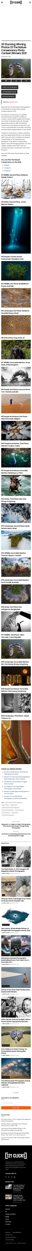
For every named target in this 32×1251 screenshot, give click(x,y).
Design (7, 1216)
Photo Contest (19, 810)
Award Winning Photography (13, 802)
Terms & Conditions (10, 1237)
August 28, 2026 (15, 873)
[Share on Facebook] (6, 81)
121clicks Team (14, 102)
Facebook (7, 168)
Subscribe (16, 1108)
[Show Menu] (2, 2)
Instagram (7, 171)
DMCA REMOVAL (17, 1232)
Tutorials (7, 1224)
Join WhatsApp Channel (9, 92)
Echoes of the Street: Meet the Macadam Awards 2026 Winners (15, 991)
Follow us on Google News (9, 87)
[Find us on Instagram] (11, 1177)
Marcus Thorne (5, 873)
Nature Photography (8, 810)
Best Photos (5, 805)
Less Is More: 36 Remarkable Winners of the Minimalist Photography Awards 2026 (15, 929)
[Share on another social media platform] (26, 81)
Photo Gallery (6, 812)
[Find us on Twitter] (8, 1177)
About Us (7, 1232)
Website (6, 165)
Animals (5, 1015)
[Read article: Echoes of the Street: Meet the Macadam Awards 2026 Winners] (16, 977)
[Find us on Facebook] (5, 1177)
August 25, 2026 (15, 964)
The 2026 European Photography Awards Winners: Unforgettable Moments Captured (15, 1083)
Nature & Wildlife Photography (10, 807)
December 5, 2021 (6, 56)
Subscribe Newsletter (8, 96)
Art (3, 895)
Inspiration (14, 805)
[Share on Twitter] (16, 81)
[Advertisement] (16, 22)
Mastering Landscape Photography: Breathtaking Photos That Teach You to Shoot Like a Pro (15, 960)
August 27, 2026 (14, 903)
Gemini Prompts (9, 1240)
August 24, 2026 (15, 1055)
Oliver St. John (5, 903)
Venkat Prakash (6, 964)
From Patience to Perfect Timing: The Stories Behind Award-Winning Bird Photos (14, 1051)
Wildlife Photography (8, 815)
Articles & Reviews (10, 1214)
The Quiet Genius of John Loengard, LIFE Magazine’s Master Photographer (15, 870)
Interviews (8, 1221)
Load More (16, 1092)
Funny (7, 1219)
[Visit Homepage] (16, 2)
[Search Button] (30, 2)
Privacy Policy (9, 1235)
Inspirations (6, 865)
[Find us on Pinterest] (14, 1177)
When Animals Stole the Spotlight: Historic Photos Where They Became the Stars (16, 1020)
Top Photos (15, 812)
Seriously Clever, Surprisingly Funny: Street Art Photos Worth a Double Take (16, 900)
